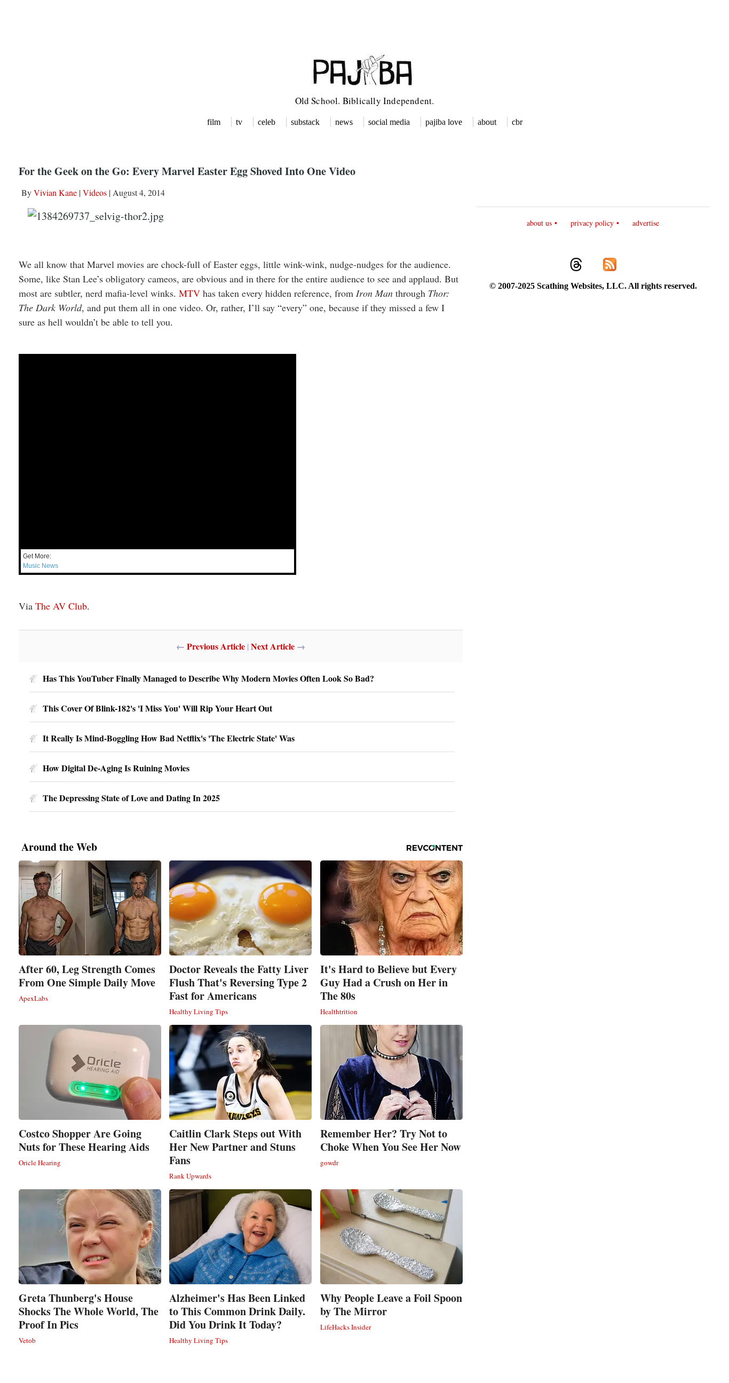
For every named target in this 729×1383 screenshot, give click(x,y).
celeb (266, 122)
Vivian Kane (55, 192)
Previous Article (216, 646)
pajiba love (443, 122)
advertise (645, 223)
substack (305, 122)
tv (239, 122)
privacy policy (592, 223)
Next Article (273, 646)
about (487, 122)
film (213, 122)
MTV (189, 293)
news (344, 122)
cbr (517, 122)
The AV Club (61, 605)
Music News (40, 566)
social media (389, 122)
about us (539, 223)
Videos (95, 192)
